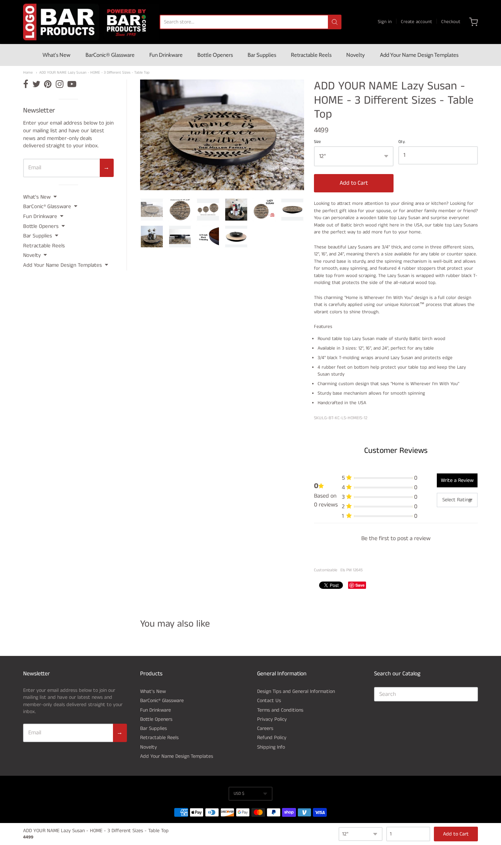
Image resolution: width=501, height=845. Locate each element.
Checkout (450, 21)
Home (28, 72)
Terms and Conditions (280, 710)
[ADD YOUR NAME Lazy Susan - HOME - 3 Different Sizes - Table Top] (152, 209)
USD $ (239, 793)
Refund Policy (271, 737)
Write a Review (457, 480)
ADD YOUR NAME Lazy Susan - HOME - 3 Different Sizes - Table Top (94, 72)
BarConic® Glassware (110, 55)
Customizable (325, 570)
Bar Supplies (262, 55)
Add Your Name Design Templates (419, 55)
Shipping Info (271, 747)
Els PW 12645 (351, 570)
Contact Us (269, 700)
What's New (56, 55)
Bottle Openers (215, 55)
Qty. (401, 142)
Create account (416, 21)
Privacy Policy (272, 719)
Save (360, 585)
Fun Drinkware (166, 55)
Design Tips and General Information (296, 691)
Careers (265, 728)
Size (317, 142)
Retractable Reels (311, 55)
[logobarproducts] (91, 22)
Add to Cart (354, 183)
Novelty (355, 55)
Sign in (385, 21)
